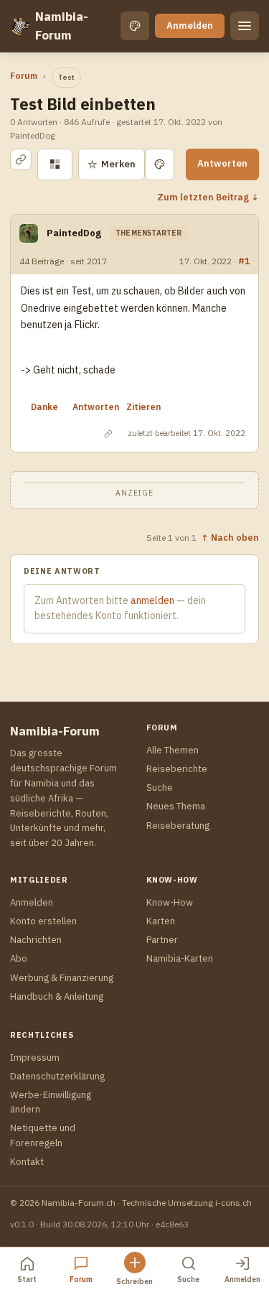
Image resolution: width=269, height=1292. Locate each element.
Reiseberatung (177, 825)
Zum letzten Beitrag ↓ (208, 197)
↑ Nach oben (230, 537)
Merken (112, 164)
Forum (23, 75)
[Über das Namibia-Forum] (19, 25)
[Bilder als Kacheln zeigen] (54, 164)
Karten (160, 921)
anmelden (152, 600)
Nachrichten (36, 940)
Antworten (222, 163)
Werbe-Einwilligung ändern (50, 1102)
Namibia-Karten (179, 958)
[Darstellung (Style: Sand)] (135, 25)
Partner (162, 940)
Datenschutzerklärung (57, 1076)
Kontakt (27, 1162)
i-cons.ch (233, 1202)
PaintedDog (74, 233)
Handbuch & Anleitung (56, 996)
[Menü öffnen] (244, 25)
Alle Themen (172, 750)
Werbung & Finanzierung (61, 978)
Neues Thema (175, 806)
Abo (18, 958)
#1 (244, 260)
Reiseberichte (176, 769)
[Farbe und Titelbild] (159, 164)
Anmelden (189, 25)
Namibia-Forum (61, 26)
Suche (159, 787)
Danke (44, 406)
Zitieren (143, 406)
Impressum (35, 1057)
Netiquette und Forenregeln (42, 1135)
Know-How (169, 902)
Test (66, 77)
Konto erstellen (43, 921)
